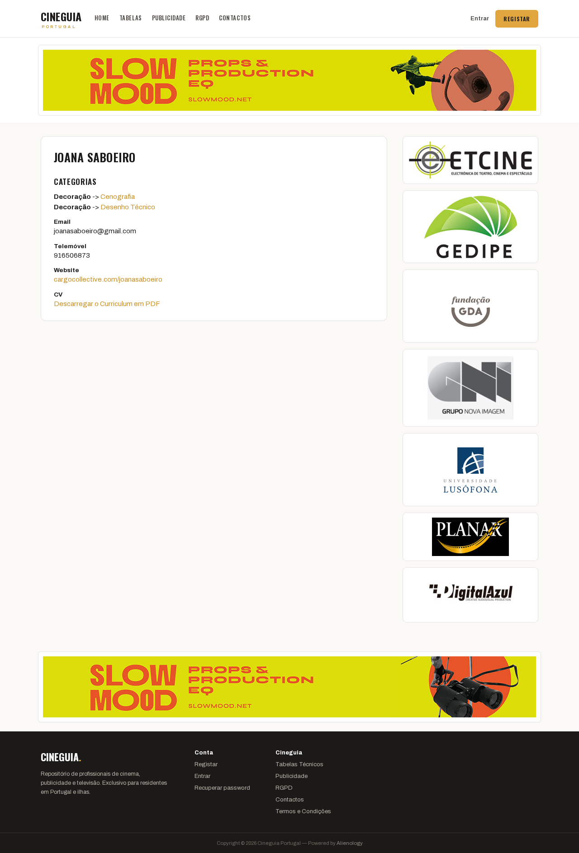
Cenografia (117, 196)
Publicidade (169, 17)
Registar (516, 18)
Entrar (479, 18)
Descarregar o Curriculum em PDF (107, 303)
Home (102, 17)
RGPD (202, 17)
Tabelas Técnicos (299, 764)
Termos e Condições (303, 811)
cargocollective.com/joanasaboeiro (108, 279)
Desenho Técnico (127, 207)
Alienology (350, 843)
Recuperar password (222, 788)
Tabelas (130, 17)
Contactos (235, 17)
